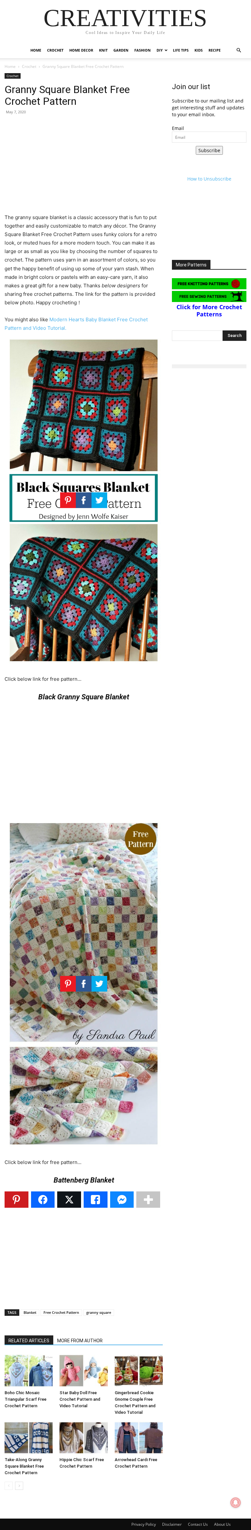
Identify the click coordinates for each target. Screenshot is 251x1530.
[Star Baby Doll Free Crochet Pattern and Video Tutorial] (83, 1370)
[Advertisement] (84, 167)
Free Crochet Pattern (61, 1312)
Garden (120, 50)
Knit (103, 50)
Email (178, 128)
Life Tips (181, 50)
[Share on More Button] (148, 1199)
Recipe (215, 50)
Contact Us (198, 1524)
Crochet (55, 50)
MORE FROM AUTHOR (80, 1340)
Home (35, 50)
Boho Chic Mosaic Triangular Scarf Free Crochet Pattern (25, 1399)
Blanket (30, 1312)
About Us (222, 1524)
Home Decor (81, 50)
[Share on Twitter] (69, 1199)
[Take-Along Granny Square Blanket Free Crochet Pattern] (29, 1437)
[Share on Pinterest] (16, 1199)
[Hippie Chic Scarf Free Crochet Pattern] (83, 1437)
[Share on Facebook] (43, 1199)
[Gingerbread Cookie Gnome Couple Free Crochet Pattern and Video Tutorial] (139, 1370)
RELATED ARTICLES (28, 1340)
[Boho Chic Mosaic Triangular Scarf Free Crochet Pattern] (29, 1370)
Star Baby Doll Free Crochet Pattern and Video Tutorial (79, 1399)
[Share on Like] (96, 1199)
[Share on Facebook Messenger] (122, 1199)
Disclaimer (172, 1524)
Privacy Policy (143, 1524)
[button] (238, 50)
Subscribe (209, 150)
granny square (98, 1312)
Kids (198, 50)
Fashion (142, 50)
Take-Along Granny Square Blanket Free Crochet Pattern (24, 1466)
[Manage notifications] (235, 1502)
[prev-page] (9, 1486)
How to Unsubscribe (209, 179)
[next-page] (19, 1486)
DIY (160, 50)
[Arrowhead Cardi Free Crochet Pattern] (139, 1437)
